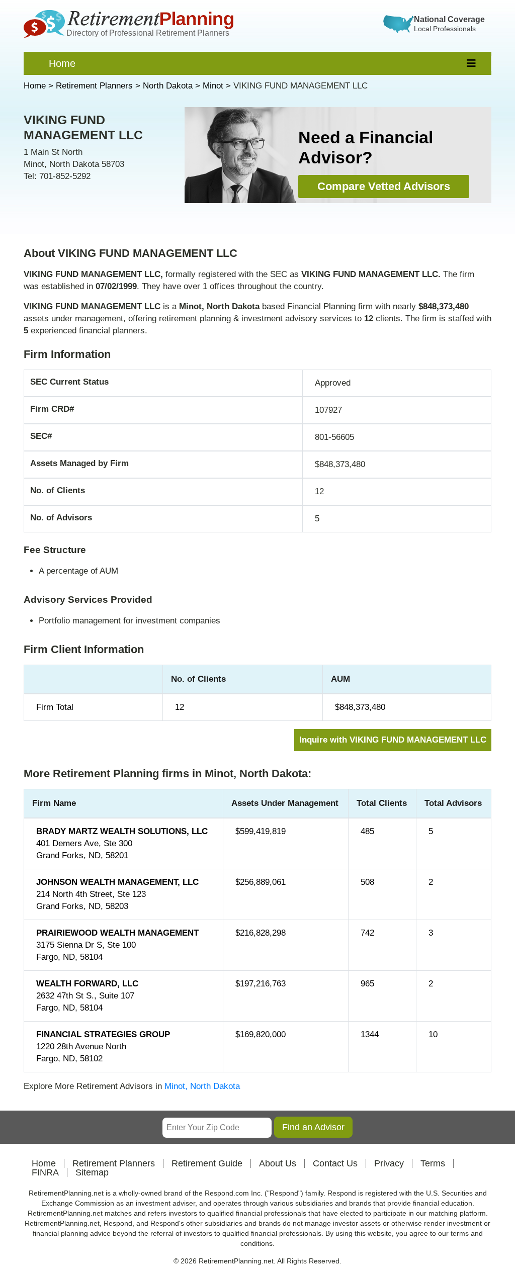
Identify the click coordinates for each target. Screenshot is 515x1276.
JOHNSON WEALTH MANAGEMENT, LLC (117, 882)
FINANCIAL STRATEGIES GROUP (103, 1034)
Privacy (389, 1163)
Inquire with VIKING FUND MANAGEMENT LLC (392, 740)
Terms (432, 1163)
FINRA (45, 1172)
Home (62, 63)
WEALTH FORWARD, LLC (87, 983)
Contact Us (335, 1163)
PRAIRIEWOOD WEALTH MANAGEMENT (117, 933)
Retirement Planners (113, 1163)
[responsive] (471, 63)
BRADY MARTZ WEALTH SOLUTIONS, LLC (122, 831)
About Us (277, 1163)
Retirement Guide (206, 1163)
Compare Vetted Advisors (383, 186)
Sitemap (92, 1172)
